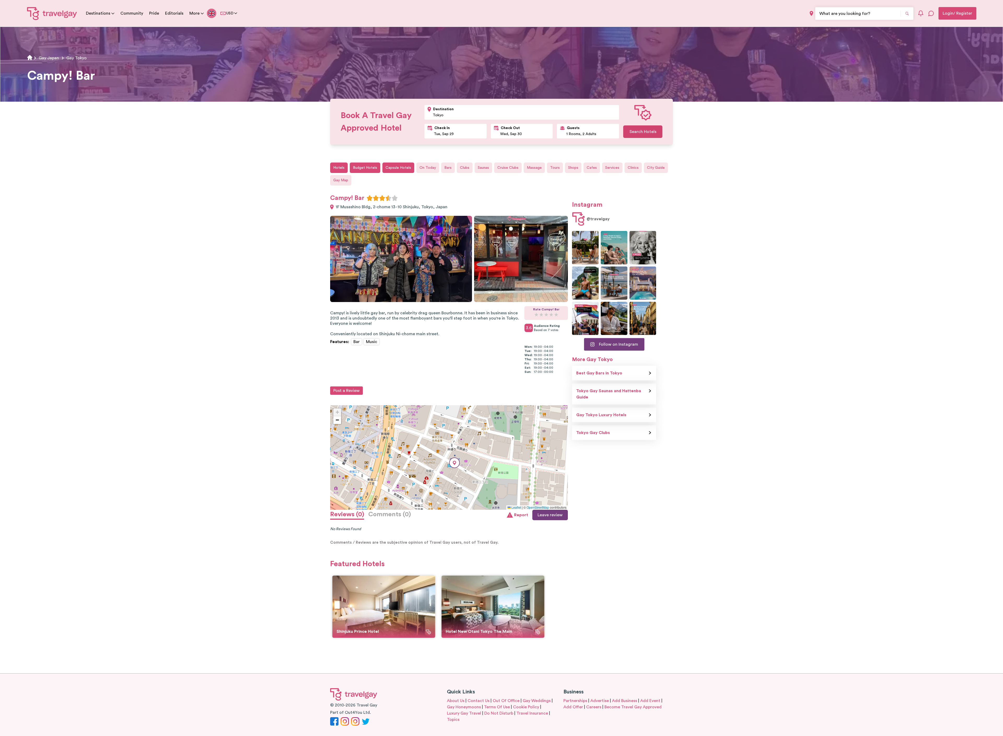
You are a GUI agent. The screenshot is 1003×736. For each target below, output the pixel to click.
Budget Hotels (365, 168)
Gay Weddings (537, 701)
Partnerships (575, 701)
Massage (534, 168)
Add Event (650, 701)
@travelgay (598, 219)
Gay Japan (49, 58)
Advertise (599, 701)
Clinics (633, 168)
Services (612, 168)
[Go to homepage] (52, 13)
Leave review (550, 515)
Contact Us (478, 701)
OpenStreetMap (538, 507)
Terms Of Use (497, 707)
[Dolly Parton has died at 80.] (642, 247)
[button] (454, 462)
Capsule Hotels (398, 168)
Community (131, 13)
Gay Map (340, 180)
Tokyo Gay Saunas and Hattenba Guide (608, 394)
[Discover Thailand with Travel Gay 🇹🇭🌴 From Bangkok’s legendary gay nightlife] (585, 283)
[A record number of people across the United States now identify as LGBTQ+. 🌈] (585, 318)
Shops (573, 168)
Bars (448, 168)
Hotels (339, 168)
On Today (427, 168)
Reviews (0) (347, 514)
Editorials (174, 13)
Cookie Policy (526, 707)
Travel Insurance (532, 713)
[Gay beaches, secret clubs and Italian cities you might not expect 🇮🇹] (614, 247)
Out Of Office (506, 701)
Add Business (624, 701)
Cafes (592, 168)
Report (521, 515)
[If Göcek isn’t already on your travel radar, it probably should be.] (585, 247)
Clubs (464, 168)
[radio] (369, 198)
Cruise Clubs (507, 168)
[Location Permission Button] (811, 13)
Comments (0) (389, 514)
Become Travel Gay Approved (633, 707)
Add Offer (573, 707)
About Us (455, 701)
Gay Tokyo (76, 58)
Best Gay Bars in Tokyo (599, 373)
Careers (593, 707)
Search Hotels (642, 132)
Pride (154, 13)
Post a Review (346, 391)
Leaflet (516, 507)
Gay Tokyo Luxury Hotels (601, 415)
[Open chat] (931, 13)
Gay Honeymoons (464, 707)
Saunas (483, 168)
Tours (555, 168)
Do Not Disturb (498, 713)
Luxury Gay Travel (464, 713)
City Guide (656, 168)
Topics (453, 719)
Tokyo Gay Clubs (593, 433)
